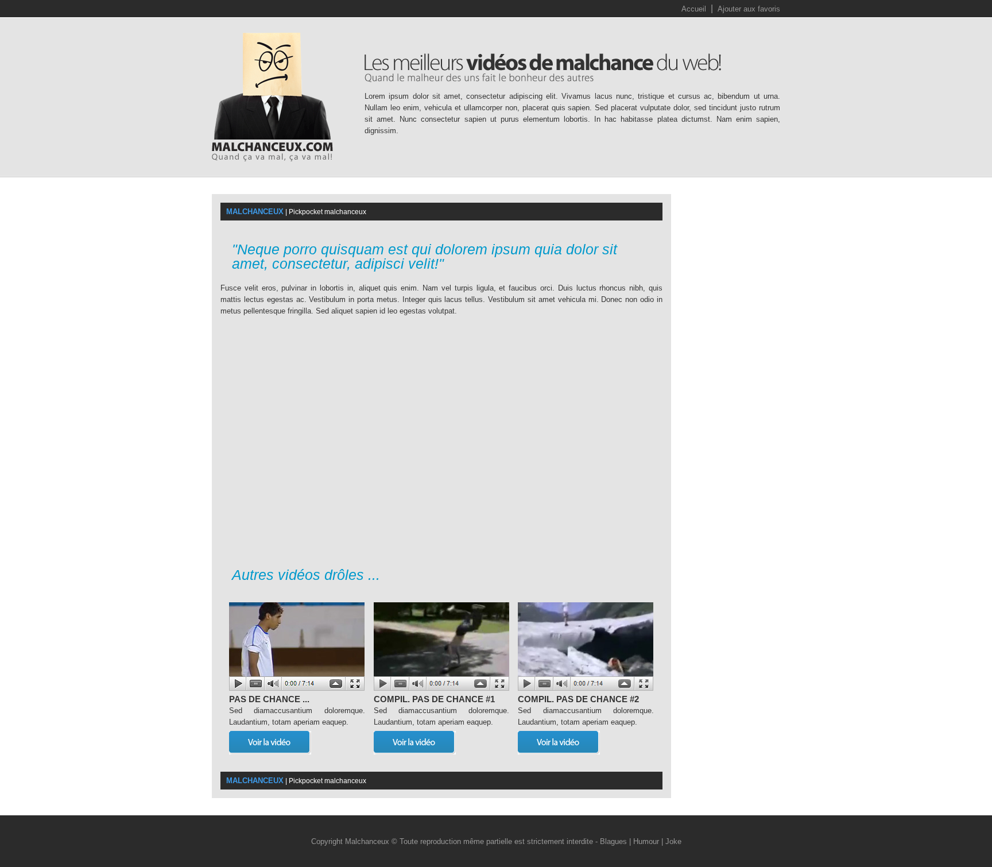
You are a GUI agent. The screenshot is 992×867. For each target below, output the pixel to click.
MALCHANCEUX (255, 211)
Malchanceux (367, 841)
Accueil (693, 9)
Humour (646, 841)
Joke (673, 841)
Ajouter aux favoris (749, 9)
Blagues (613, 841)
